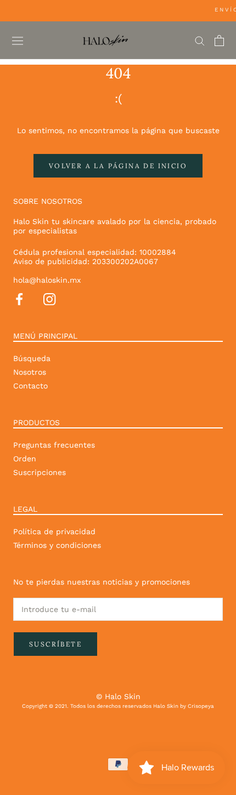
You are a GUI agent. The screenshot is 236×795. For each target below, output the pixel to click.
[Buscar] (200, 40)
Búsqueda (31, 358)
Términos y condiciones (57, 545)
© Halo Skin (118, 696)
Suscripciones (39, 472)
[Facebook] (19, 297)
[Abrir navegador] (17, 40)
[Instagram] (49, 297)
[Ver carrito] (219, 40)
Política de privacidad (54, 531)
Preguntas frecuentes (54, 445)
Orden (24, 458)
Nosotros (29, 372)
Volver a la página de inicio (118, 166)
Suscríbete (55, 644)
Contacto (30, 385)
